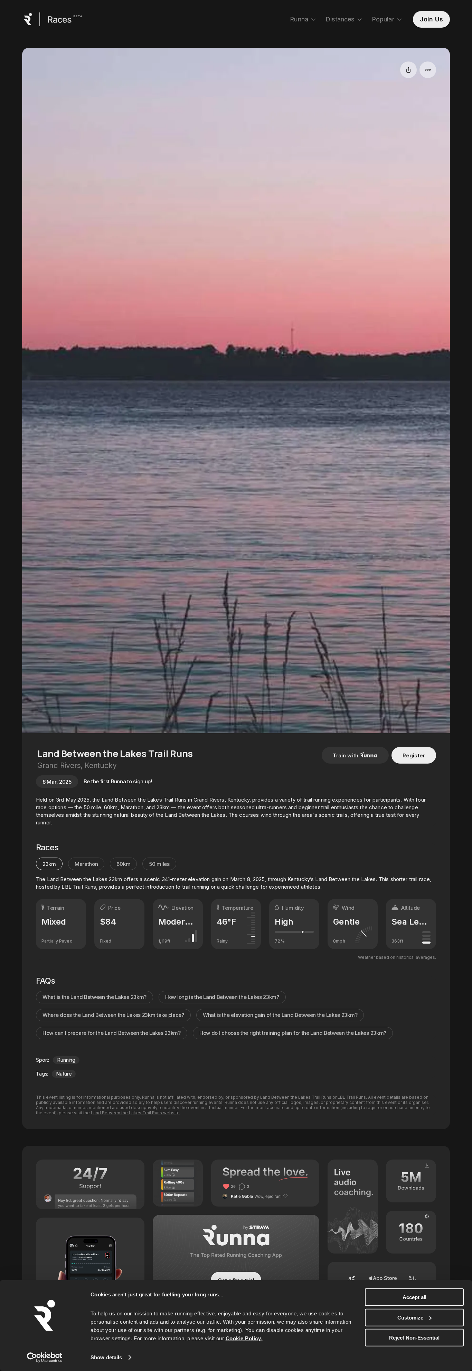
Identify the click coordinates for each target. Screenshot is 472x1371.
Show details (106, 1357)
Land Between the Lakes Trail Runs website (135, 1112)
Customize (410, 1317)
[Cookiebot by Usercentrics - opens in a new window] (45, 1357)
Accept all (414, 1297)
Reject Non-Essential (414, 1338)
